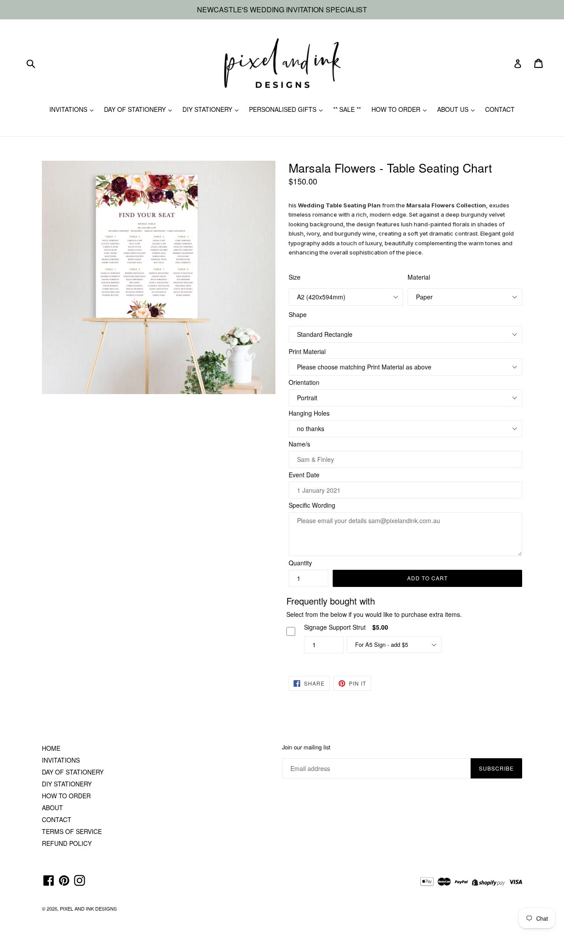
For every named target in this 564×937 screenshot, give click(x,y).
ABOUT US (453, 109)
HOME (51, 748)
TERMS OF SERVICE (72, 831)
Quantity (300, 562)
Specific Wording (312, 505)
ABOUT (52, 807)
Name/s (299, 443)
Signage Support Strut (335, 627)
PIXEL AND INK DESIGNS (88, 908)
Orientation (304, 382)
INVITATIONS (69, 109)
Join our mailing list (306, 747)
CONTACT (500, 109)
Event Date (304, 474)
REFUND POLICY (67, 843)
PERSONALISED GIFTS (283, 109)
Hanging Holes (309, 413)
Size (295, 277)
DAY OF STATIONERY (135, 109)
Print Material (307, 351)
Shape (298, 314)
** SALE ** (347, 109)
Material (419, 277)
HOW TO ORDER (396, 109)
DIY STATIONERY (208, 109)
